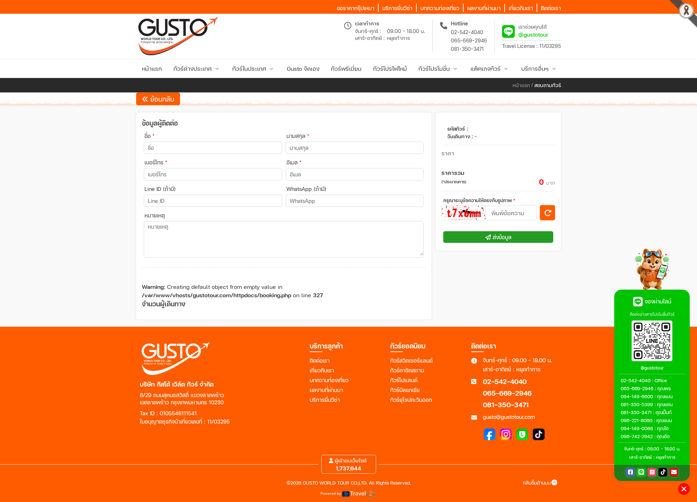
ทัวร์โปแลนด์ (403, 380)
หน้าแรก (521, 85)
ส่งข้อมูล (501, 237)
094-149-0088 (637, 428)
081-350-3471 (467, 48)
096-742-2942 (637, 436)
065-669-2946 (469, 40)
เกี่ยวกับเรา (322, 370)
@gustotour (533, 34)
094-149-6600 (637, 396)
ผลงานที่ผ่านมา (326, 390)
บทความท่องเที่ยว (329, 380)
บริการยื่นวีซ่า (325, 400)
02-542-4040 (467, 32)
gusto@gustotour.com (509, 416)
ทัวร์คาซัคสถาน (407, 370)
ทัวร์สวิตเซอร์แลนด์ (411, 360)
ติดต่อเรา (320, 360)
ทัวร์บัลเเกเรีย (405, 390)
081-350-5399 (637, 404)
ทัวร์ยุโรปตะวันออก (411, 400)
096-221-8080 (636, 420)
